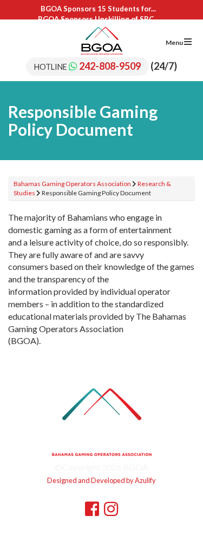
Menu (175, 42)
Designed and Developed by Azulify (101, 480)
